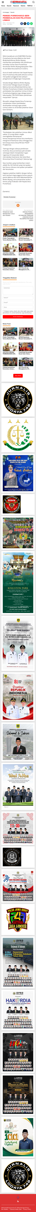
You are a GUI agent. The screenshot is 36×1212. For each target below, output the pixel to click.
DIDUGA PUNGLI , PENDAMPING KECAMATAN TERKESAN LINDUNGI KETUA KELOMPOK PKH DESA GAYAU (26, 215)
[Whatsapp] (31, 23)
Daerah (4, 24)
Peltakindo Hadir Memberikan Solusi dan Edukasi (9, 212)
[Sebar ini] (21, 23)
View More (18, 375)
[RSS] (18, 205)
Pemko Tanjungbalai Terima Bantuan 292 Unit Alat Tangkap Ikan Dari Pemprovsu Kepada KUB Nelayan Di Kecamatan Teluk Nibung (10, 239)
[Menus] (2, 2)
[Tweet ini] (25, 23)
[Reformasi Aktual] (18, 2)
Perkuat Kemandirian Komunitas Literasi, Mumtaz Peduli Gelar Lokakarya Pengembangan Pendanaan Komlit (9, 269)
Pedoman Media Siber (16, 1209)
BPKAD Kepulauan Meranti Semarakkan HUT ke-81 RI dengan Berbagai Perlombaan (26, 239)
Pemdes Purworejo (9, 197)
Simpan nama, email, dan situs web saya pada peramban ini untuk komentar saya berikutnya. (18, 312)
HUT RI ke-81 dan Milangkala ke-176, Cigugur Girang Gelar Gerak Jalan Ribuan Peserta (25, 269)
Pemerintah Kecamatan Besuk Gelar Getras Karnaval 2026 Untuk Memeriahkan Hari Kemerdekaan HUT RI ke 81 (25, 254)
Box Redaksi (4, 1209)
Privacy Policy (27, 1209)
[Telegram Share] (28, 23)
